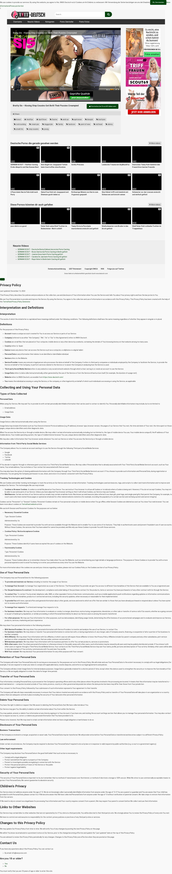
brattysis (101, 119)
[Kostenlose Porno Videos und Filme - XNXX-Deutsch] (28, 14)
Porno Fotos (84, 22)
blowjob (90, 119)
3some (54, 119)
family (60, 124)
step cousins (33, 129)
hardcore (71, 124)
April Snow (42, 119)
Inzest (18, 119)
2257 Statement (75, 269)
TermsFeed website (29, 504)
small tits (19, 129)
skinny (110, 124)
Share (17, 114)
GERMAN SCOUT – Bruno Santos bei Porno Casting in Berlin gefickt (43, 252)
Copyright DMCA (91, 269)
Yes (6, 864)
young (46, 129)
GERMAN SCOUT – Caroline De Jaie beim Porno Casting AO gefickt (42, 257)
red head (98, 124)
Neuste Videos (33, 22)
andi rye (65, 119)
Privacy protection (17, 6)
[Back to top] (164, 867)
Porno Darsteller (66, 22)
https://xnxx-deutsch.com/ (53, 377)
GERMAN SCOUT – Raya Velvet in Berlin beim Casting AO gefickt (41, 259)
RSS (102, 269)
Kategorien (49, 22)
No (6, 866)
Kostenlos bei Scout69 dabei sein (103, 106)
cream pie (35, 124)
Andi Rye (29, 119)
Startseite (17, 22)
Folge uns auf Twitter (115, 269)
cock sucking (21, 124)
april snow (78, 119)
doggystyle (48, 124)
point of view (85, 124)
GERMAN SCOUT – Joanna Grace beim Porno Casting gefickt (40, 254)
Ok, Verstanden (158, 2)
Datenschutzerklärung (57, 269)
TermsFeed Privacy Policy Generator (16, 302)
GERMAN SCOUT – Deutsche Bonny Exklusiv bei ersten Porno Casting (44, 249)
